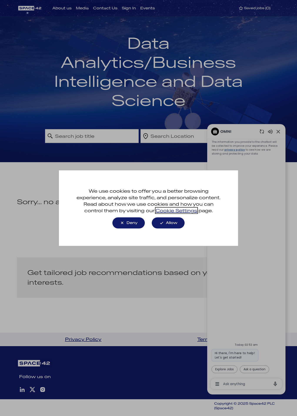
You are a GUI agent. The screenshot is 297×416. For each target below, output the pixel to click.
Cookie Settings (176, 210)
